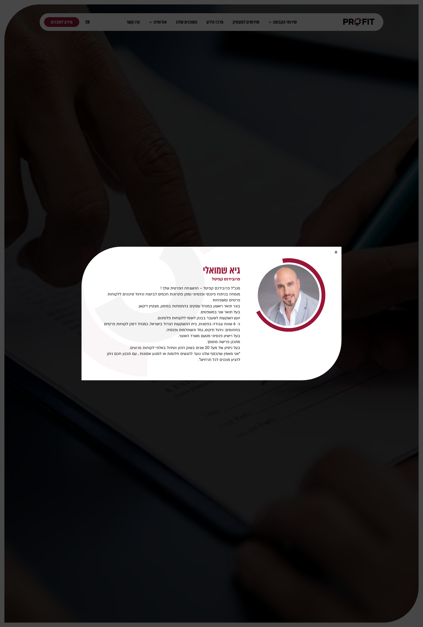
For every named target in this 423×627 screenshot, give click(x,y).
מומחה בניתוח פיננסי (223, 294)
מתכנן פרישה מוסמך (223, 341)
